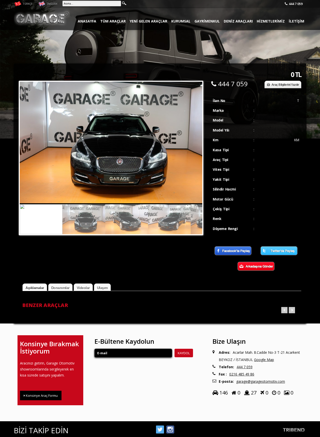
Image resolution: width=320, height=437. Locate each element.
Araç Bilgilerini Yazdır (285, 84)
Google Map (264, 359)
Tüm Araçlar (113, 21)
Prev (284, 310)
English (51, 4)
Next (197, 134)
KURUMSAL (180, 21)
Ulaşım (102, 288)
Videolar (83, 288)
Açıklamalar (35, 288)
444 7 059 (295, 4)
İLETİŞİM (296, 21)
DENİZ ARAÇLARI (238, 21)
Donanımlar (60, 288)
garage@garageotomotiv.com (260, 381)
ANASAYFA (87, 21)
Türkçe (27, 4)
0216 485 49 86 (241, 374)
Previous (25, 134)
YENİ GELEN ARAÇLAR (148, 21)
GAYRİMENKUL (207, 21)
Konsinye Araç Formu (41, 395)
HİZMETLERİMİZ (271, 21)
